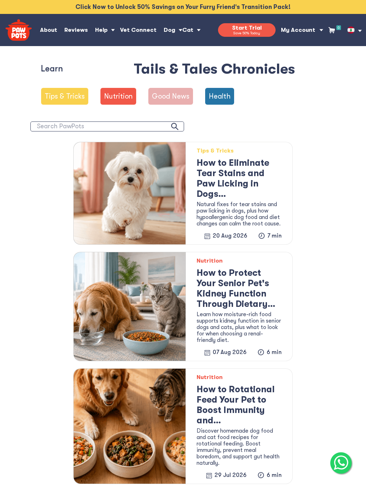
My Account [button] (298, 30)
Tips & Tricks (65, 96)
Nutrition (118, 96)
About (48, 30)
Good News (170, 96)
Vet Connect (138, 30)
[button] (351, 30)
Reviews (76, 30)
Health (220, 96)
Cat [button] (187, 30)
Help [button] (101, 30)
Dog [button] (169, 30)
